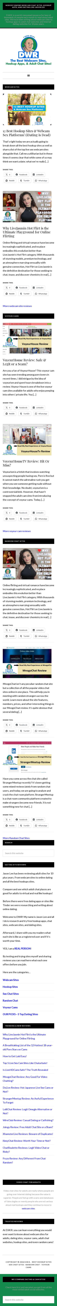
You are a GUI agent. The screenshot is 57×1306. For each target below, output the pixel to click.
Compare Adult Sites (28, 50)
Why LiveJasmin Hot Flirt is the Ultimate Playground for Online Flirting (26, 232)
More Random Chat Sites (16, 838)
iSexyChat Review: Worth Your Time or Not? (26, 1140)
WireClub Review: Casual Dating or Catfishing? (28, 1120)
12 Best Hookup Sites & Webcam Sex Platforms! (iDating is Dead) (26, 133)
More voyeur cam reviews (17, 531)
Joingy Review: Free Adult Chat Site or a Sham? (28, 1127)
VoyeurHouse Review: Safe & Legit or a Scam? (24, 362)
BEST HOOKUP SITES (41, 1262)
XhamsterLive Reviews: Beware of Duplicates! (28, 1133)
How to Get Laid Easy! (15, 1056)
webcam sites (28, 1208)
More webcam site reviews (17, 305)
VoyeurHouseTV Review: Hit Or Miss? (26, 463)
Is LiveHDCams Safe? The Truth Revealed (25, 1069)
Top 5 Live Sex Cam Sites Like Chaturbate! (25, 1062)
